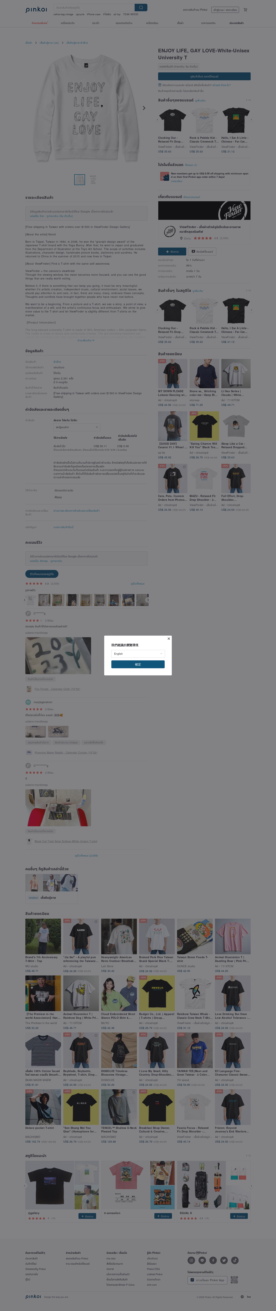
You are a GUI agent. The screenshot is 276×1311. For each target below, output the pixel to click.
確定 (138, 664)
